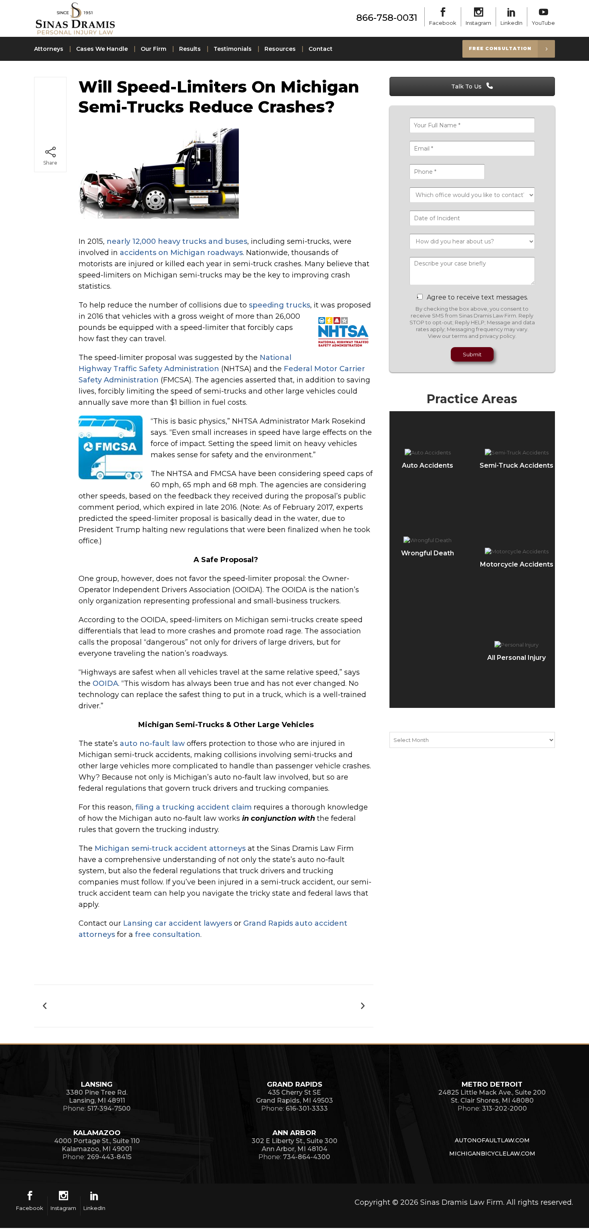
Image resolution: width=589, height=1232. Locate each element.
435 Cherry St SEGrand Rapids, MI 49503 (294, 1096)
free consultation (167, 934)
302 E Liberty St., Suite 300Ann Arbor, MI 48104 (294, 1145)
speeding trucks (279, 305)
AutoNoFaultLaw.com (492, 1140)
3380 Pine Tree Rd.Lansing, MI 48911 (96, 1096)
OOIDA (105, 683)
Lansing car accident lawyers (177, 923)
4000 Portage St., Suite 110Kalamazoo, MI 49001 (97, 1145)
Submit (472, 354)
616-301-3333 (307, 1108)
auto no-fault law (152, 743)
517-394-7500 (109, 1108)
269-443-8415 (109, 1157)
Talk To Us (467, 86)
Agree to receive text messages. (477, 297)
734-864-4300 (306, 1157)
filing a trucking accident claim (193, 807)
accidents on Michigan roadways (181, 252)
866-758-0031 (387, 17)
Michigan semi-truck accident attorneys (170, 848)
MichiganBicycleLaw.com (492, 1153)
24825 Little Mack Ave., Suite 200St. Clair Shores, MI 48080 (492, 1096)
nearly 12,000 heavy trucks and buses (177, 241)
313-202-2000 (504, 1108)
